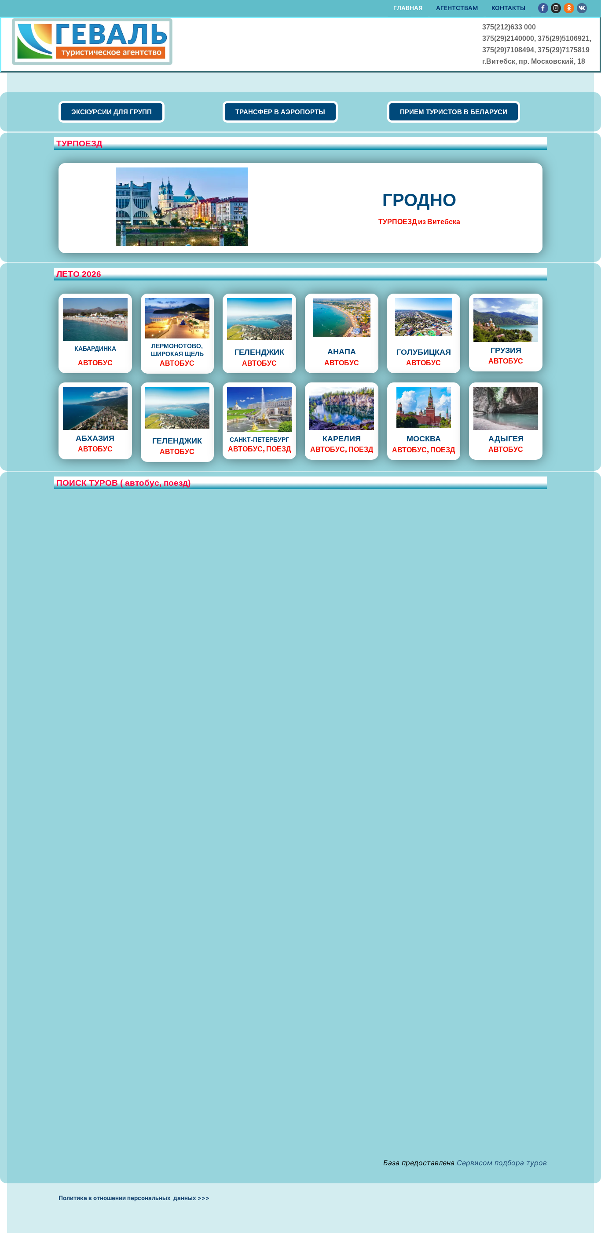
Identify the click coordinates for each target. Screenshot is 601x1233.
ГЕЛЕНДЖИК (259, 352)
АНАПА (341, 351)
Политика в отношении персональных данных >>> (134, 1197)
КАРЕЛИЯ (341, 438)
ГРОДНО (419, 200)
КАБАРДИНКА (95, 348)
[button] (112, 112)
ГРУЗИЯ (506, 350)
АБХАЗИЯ (95, 438)
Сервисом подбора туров (502, 1162)
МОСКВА (424, 438)
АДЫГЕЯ (506, 438)
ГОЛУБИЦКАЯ (423, 352)
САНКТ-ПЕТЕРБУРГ (259, 439)
